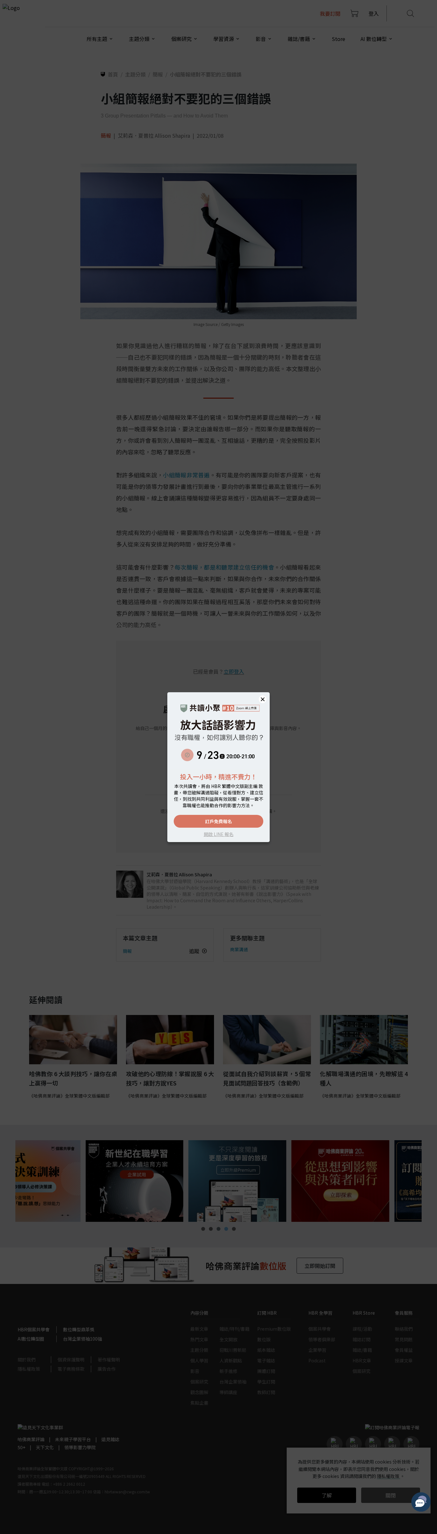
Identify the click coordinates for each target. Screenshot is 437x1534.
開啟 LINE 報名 (219, 834)
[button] (262, 699)
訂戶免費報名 (218, 821)
